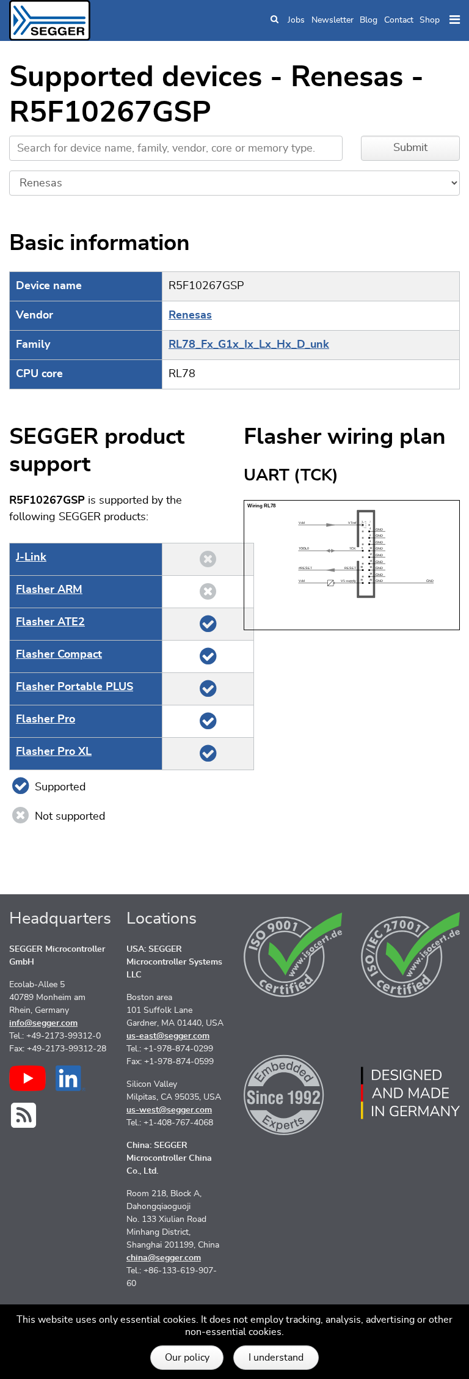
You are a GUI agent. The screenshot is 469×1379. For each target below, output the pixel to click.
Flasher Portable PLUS (74, 687)
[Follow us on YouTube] (27, 1078)
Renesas (190, 315)
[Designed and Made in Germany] (410, 1093)
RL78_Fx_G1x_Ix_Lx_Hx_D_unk (249, 344)
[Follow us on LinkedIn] (70, 1078)
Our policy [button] (187, 1357)
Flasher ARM (49, 589)
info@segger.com (43, 1023)
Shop (430, 20)
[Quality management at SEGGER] (293, 955)
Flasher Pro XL (54, 751)
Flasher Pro (45, 719)
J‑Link (31, 557)
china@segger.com (163, 1258)
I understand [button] (276, 1357)
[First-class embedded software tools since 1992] (293, 1093)
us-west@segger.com (169, 1110)
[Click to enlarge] (352, 564)
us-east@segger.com (167, 1036)
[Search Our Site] (274, 20)
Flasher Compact (59, 654)
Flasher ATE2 (50, 622)
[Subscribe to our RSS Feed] (23, 1115)
